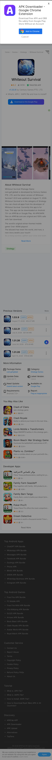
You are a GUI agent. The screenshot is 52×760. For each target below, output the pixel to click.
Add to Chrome (32, 31)
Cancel (25, 37)
